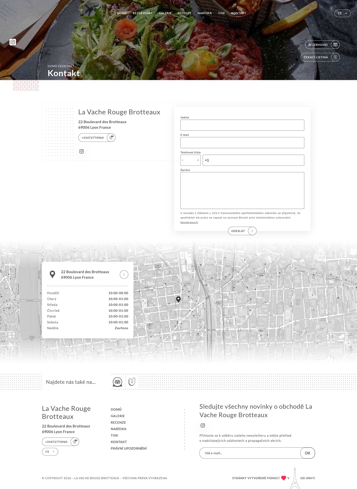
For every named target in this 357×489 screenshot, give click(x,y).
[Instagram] (12, 42)
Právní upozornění (129, 448)
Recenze (185, 13)
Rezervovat (143, 13)
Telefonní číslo (190, 152)
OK (307, 453)
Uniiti (310, 478)
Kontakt (238, 13)
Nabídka (205, 13)
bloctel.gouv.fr (189, 222)
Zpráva (185, 169)
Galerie (165, 13)
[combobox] (190, 160)
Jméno (184, 117)
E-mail (184, 134)
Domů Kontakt (61, 66)
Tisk (221, 13)
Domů (122, 13)
